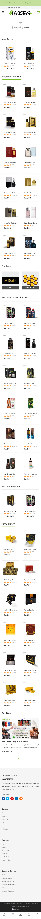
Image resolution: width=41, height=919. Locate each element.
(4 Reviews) (34, 165)
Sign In (4, 844)
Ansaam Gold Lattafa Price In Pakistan (16, 163)
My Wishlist (5, 850)
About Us (4, 816)
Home (3, 813)
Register (4, 847)
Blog (3, 822)
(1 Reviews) (14, 66)
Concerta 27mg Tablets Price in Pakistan (16, 64)
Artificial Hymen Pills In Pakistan (14, 511)
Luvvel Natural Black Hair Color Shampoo (16, 474)
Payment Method (7, 878)
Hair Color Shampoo (10, 444)
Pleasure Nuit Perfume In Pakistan (14, 193)
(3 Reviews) (14, 104)
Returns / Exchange (8, 888)
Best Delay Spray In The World (15, 741)
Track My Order (6, 857)
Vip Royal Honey (9, 550)
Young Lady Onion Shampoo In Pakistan (16, 414)
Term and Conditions (8, 891)
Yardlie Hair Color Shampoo (12, 353)
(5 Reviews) (14, 134)
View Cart (4, 853)
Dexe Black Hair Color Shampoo (13, 383)
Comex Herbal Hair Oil (30, 414)
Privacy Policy (6, 860)
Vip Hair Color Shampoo (11, 323)
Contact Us (5, 819)
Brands (4, 826)
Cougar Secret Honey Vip (11, 670)
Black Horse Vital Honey (31, 670)
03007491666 (7, 779)
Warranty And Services (9, 884)
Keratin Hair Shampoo (30, 444)
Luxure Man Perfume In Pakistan (14, 223)
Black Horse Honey (9, 700)
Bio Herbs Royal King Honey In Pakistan (16, 640)
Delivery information (8, 881)
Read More (5, 751)
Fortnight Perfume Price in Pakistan (14, 102)
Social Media (5, 794)
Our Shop (4, 875)
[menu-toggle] (3, 12)
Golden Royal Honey (10, 580)
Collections (5, 829)
